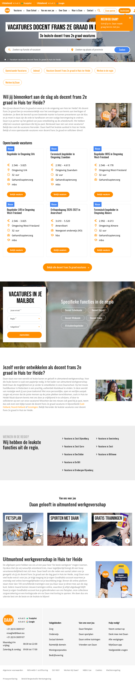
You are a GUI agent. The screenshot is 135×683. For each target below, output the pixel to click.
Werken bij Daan (12, 82)
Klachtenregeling (113, 670)
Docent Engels (98, 310)
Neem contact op (117, 629)
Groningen (33, 407)
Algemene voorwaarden (13, 670)
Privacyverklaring (10, 679)
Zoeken (122, 49)
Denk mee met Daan (118, 634)
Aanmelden (24, 335)
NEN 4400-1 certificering (37, 670)
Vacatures (19, 10)
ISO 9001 (56, 670)
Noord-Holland (18, 407)
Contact (92, 10)
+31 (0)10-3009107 (16, 629)
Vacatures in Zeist (104, 446)
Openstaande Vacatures (15, 70)
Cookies (99, 670)
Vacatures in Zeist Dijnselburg (75, 438)
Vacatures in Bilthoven (105, 454)
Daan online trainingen (89, 639)
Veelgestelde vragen (118, 650)
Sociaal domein (56, 639)
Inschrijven (124, 10)
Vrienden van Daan (88, 645)
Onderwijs (54, 634)
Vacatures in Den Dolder (72, 454)
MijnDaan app (115, 645)
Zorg (51, 629)
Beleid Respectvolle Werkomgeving (36, 679)
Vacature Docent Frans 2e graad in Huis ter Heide (68, 70)
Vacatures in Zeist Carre (72, 446)
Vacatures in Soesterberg (107, 438)
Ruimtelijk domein (57, 645)
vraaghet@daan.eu (15, 633)
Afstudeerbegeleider (74, 325)
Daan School (33, 10)
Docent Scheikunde (73, 310)
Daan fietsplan (85, 629)
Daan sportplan (86, 634)
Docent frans (96, 318)
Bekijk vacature (16, 194)
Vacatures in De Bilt (70, 462)
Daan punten (110, 10)
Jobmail (36, 70)
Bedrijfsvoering (56, 655)
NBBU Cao (87, 670)
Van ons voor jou (49, 10)
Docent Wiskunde (72, 318)
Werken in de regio (105, 70)
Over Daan (64, 10)
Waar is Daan (78, 10)
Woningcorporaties (58, 650)
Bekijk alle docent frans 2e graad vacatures (66, 267)
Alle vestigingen (116, 639)
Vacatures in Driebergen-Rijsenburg (77, 470)
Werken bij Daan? (71, 670)
